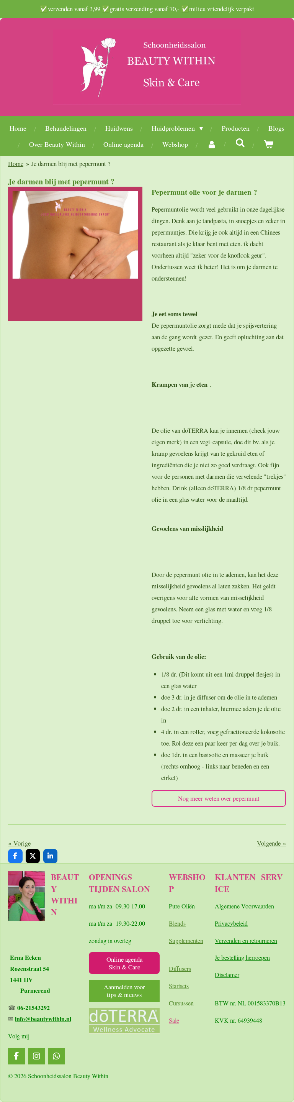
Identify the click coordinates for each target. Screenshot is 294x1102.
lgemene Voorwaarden (247, 906)
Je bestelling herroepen (242, 957)
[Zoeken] (240, 142)
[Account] (211, 144)
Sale (174, 1020)
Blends (177, 923)
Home (15, 163)
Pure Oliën (182, 906)
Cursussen (181, 1003)
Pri (218, 923)
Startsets (179, 986)
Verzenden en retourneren (246, 940)
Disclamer (227, 975)
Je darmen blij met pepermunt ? (70, 163)
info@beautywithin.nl (43, 1018)
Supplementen (186, 940)
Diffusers (180, 968)
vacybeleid (235, 923)
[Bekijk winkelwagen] (268, 144)
